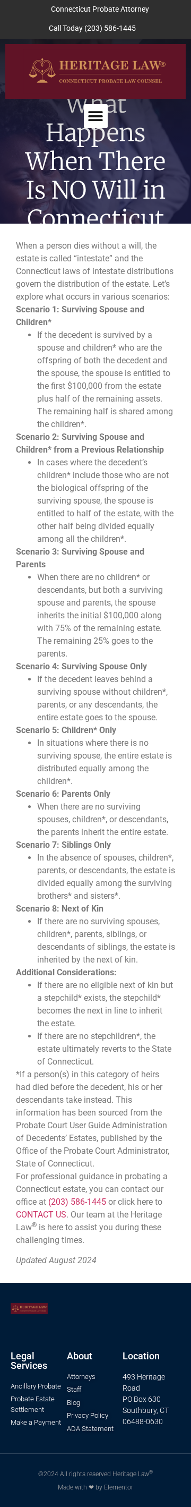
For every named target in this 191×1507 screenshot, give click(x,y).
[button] (96, 116)
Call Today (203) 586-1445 (92, 28)
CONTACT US (41, 1215)
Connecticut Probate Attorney (100, 9)
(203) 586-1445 (77, 1202)
